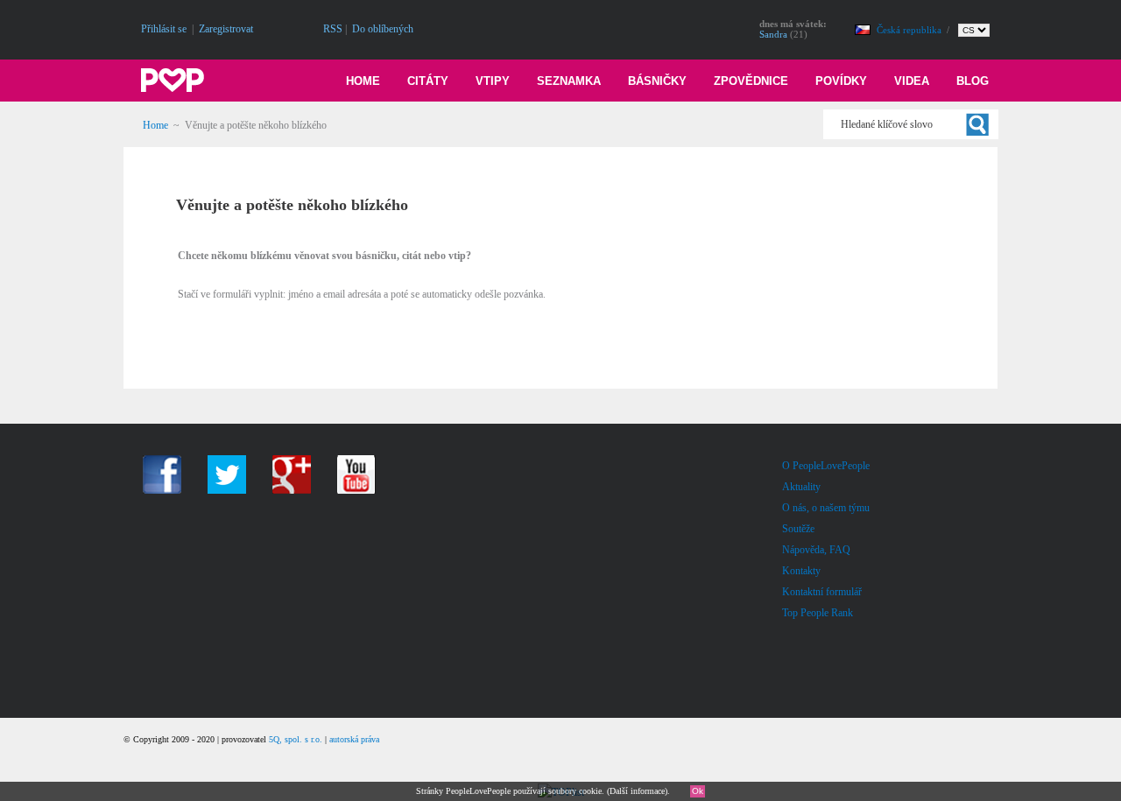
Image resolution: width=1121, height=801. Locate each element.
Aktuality (801, 487)
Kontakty (801, 571)
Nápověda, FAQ (816, 550)
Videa (911, 81)
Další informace (637, 791)
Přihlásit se (164, 29)
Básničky (657, 81)
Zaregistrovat (226, 29)
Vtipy (493, 81)
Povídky (841, 81)
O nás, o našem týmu (826, 508)
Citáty (427, 81)
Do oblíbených (382, 29)
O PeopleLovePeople (826, 466)
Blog (972, 81)
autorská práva (354, 739)
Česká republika (910, 30)
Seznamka (569, 81)
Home (363, 81)
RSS (332, 29)
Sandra (773, 34)
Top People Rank (817, 613)
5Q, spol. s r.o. (295, 739)
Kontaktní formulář (822, 592)
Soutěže (798, 529)
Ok (697, 791)
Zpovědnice (751, 81)
